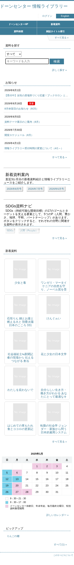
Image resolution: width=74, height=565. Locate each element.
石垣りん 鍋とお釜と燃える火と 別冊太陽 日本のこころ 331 (20, 322)
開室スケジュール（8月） (19, 135)
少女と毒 (20, 282)
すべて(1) (59, 544)
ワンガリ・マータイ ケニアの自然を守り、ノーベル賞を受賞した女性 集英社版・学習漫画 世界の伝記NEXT (53, 286)
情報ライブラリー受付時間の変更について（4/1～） (33, 148)
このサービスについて (63, 555)
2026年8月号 (14, 188)
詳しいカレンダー (56, 515)
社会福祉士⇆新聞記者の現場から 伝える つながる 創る (20, 357)
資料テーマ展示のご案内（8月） (22, 121)
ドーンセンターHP (18, 24)
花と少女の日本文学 (54, 354)
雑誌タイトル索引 (55, 31)
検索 (57, 61)
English (65, 16)
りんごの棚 (13, 536)
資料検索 (18, 31)
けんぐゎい (54, 318)
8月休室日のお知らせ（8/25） (21, 108)
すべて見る (58, 157)
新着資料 (55, 24)
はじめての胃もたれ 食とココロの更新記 (20, 427)
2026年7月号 (35, 188)
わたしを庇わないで (20, 389)
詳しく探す (58, 70)
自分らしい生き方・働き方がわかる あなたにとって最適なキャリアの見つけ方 (53, 393)
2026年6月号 (56, 188)
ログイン (47, 16)
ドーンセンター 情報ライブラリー (34, 6)
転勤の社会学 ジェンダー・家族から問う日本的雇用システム (53, 429)
